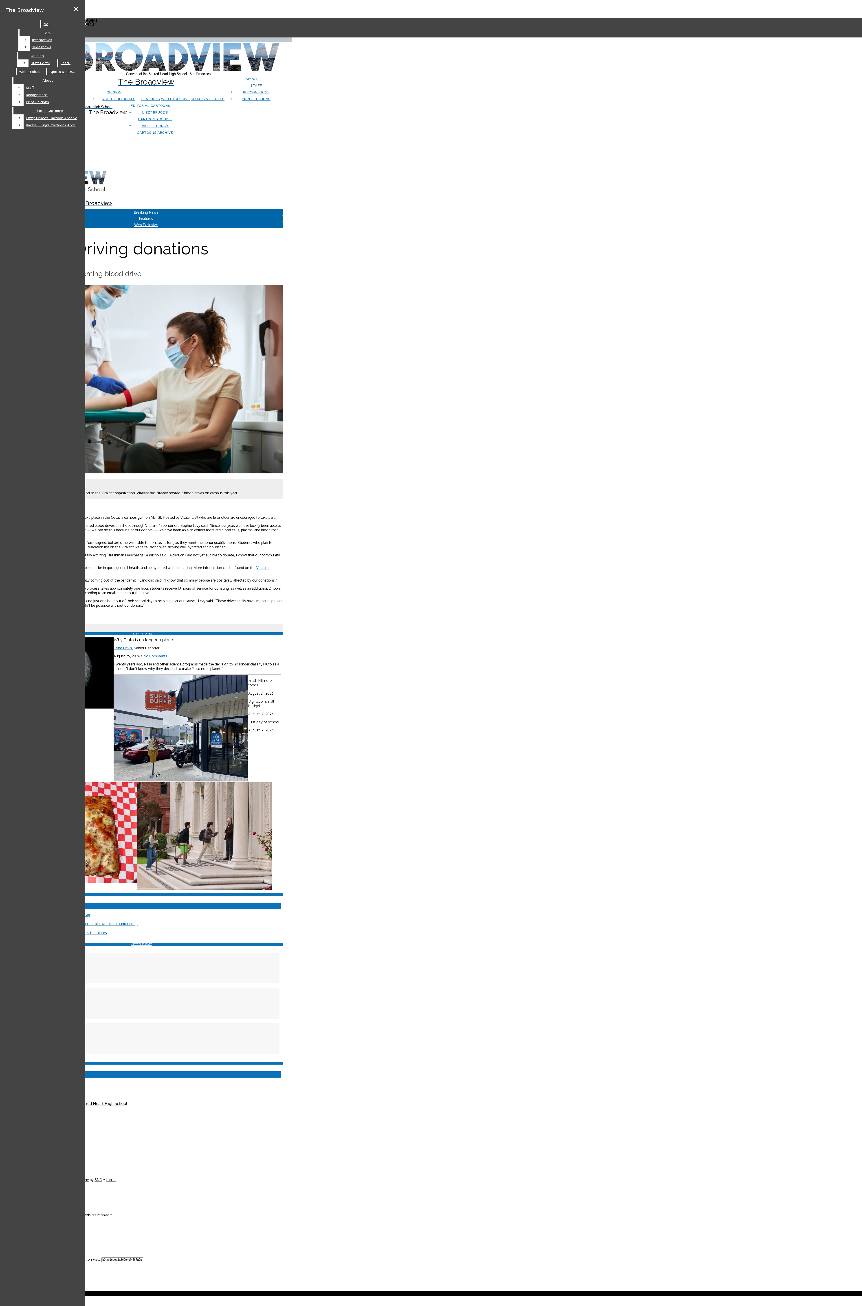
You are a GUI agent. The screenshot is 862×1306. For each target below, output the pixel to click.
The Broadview (25, 10)
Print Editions (256, 99)
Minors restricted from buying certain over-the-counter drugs (89, 923)
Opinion (114, 92)
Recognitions (256, 92)
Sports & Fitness (207, 99)
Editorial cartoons (150, 105)
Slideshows (41, 47)
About (252, 79)
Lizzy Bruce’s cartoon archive (51, 118)
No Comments (155, 656)
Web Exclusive (175, 99)
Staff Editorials (118, 99)
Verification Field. (87, 1259)
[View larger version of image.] (141, 379)
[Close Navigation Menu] (76, 9)
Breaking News (146, 212)
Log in (111, 1179)
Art (48, 33)
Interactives (42, 40)
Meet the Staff (141, 944)
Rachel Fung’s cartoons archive (53, 125)
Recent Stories (141, 633)
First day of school (263, 722)
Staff (256, 85)
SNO (98, 1179)
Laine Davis (123, 648)
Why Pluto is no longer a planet (144, 639)
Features (150, 99)
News (48, 24)
